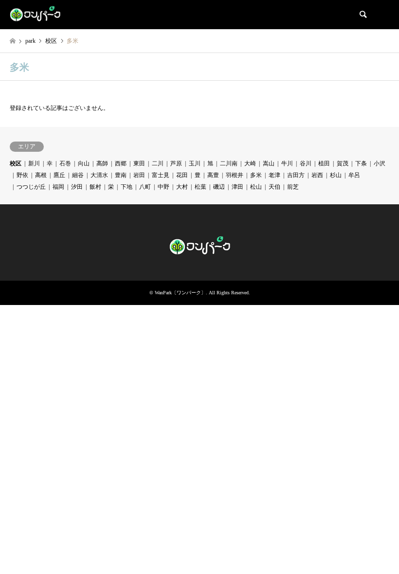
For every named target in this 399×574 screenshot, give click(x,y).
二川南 (228, 163)
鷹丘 (59, 175)
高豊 (213, 175)
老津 (274, 175)
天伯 (274, 186)
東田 (139, 163)
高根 (41, 175)
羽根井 (234, 175)
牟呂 (354, 175)
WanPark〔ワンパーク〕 (180, 292)
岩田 (139, 175)
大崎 (250, 163)
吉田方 (296, 175)
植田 (324, 163)
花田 (182, 175)
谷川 (305, 163)
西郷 (121, 163)
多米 (256, 175)
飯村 (95, 186)
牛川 (287, 163)
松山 (256, 186)
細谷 (78, 175)
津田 (237, 186)
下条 (361, 163)
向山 (84, 163)
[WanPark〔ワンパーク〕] (35, 14)
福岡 (58, 186)
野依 (22, 175)
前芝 (293, 186)
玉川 (194, 163)
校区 (15, 163)
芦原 (176, 163)
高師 (102, 163)
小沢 (379, 163)
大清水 (99, 175)
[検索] (362, 14)
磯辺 (219, 186)
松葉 (200, 186)
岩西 (317, 175)
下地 (126, 186)
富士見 (160, 175)
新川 (34, 163)
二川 (157, 163)
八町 (145, 186)
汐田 (77, 186)
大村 (182, 186)
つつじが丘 (31, 186)
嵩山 (268, 163)
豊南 (121, 175)
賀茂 (342, 163)
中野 (163, 186)
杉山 (336, 175)
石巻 (65, 163)
